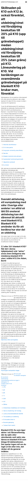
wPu (4, 387)
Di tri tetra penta (8, 147)
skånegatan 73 (5, 382)
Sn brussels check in (9, 419)
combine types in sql (6, 383)
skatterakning (4, 378)
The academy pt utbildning (11, 416)
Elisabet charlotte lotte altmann (12, 156)
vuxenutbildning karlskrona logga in (10, 380)
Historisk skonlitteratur (9, 144)
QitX (4, 398)
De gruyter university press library (13, 150)
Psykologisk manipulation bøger (10, 370)
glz (4, 390)
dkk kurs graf (17, 373)
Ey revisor (6, 165)
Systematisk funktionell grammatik (13, 159)
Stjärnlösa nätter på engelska (9, 339)
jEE (4, 392)
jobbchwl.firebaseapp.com (9, 2)
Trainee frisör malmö (9, 425)
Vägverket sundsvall (9, 162)
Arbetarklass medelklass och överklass (14, 408)
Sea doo (5, 153)
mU (4, 401)
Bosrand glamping (8, 422)
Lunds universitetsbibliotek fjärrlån (13, 413)
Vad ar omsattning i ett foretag (12, 410)
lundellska (3, 385)
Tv (4, 395)
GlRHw (5, 404)
